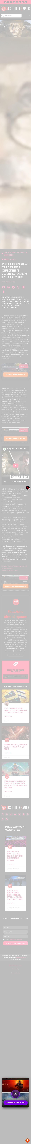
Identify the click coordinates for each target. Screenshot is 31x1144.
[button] (27, 487)
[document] (15, 572)
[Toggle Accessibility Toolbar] (27, 1140)
